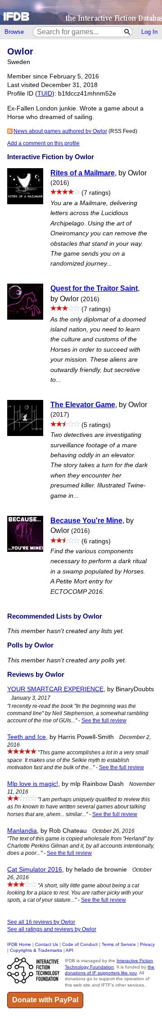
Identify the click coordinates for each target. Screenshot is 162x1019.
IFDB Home (19, 944)
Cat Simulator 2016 (34, 869)
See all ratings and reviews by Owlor (51, 929)
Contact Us (46, 944)
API (69, 950)
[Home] (81, 12)
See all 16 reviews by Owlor (41, 922)
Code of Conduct (80, 944)
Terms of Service (119, 944)
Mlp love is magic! (32, 783)
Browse (14, 31)
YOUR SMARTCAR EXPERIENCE (55, 689)
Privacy (147, 944)
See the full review (103, 720)
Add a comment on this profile (43, 143)
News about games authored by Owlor (60, 131)
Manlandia (22, 830)
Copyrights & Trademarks (36, 950)
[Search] (127, 32)
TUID (44, 93)
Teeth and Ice (26, 737)
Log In (149, 31)
